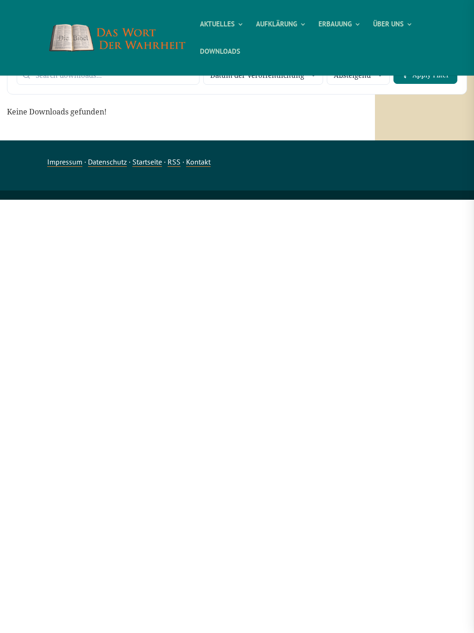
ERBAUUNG (335, 24)
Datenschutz (107, 161)
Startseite (147, 161)
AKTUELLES (217, 24)
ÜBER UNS (388, 24)
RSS (174, 161)
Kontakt (198, 161)
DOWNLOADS (220, 52)
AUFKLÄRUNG (276, 24)
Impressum (64, 161)
